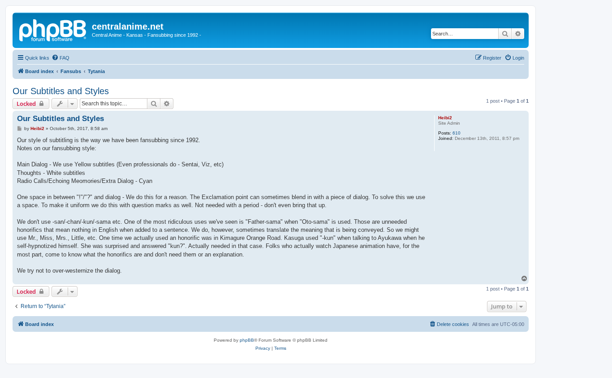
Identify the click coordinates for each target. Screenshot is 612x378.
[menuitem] (60, 57)
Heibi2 (445, 117)
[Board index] (53, 29)
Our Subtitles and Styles (61, 91)
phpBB (247, 340)
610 (457, 132)
